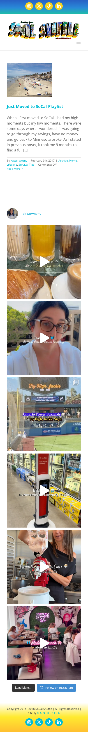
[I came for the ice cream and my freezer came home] (44, 567)
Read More (14, 169)
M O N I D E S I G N (48, 713)
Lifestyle (12, 165)
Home (73, 160)
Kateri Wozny (19, 160)
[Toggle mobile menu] (78, 43)
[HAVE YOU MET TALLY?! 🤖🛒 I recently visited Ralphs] (44, 491)
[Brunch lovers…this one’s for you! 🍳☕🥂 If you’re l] (44, 643)
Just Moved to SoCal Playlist (35, 106)
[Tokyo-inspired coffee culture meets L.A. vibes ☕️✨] (44, 262)
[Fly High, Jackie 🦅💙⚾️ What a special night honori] (44, 414)
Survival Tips (26, 165)
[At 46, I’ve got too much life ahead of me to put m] (44, 338)
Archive (63, 160)
